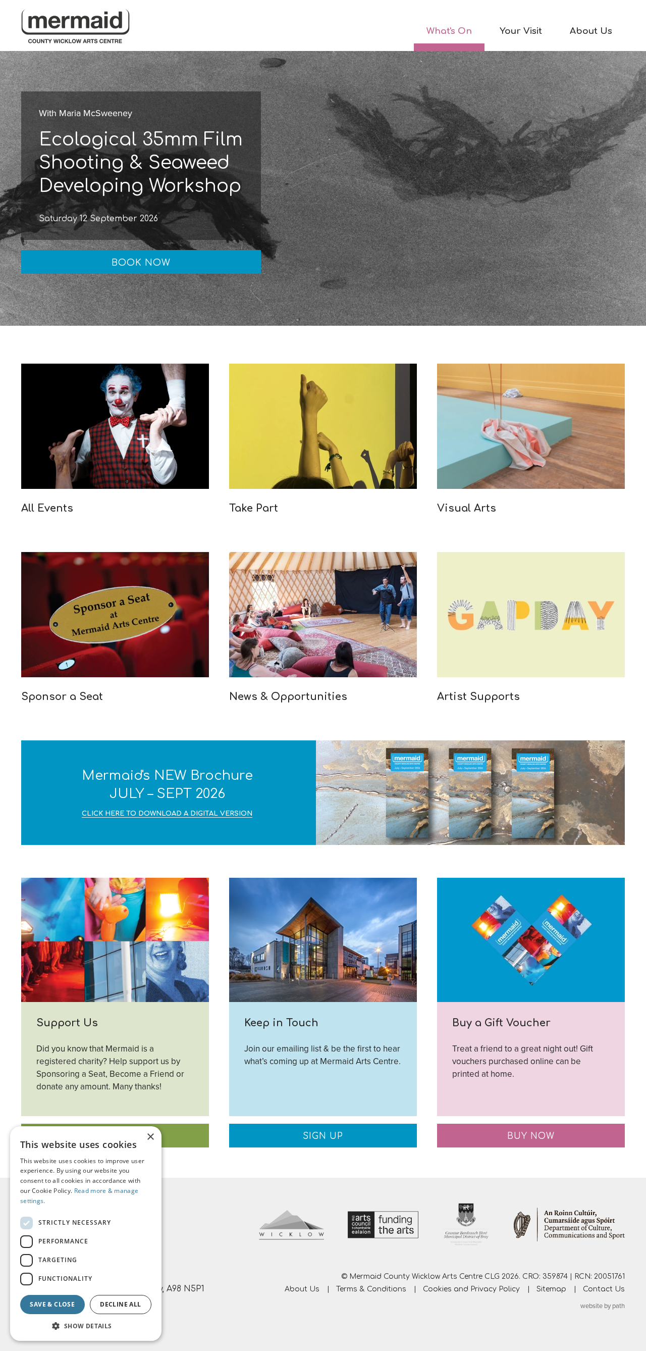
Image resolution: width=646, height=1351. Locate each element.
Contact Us (604, 1289)
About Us (591, 31)
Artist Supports (478, 697)
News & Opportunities (288, 697)
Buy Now (531, 1136)
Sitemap (551, 1289)
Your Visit (521, 31)
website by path (602, 1306)
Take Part (253, 508)
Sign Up (323, 1136)
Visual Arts (466, 508)
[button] (85, 1326)
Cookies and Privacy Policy (471, 1289)
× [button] (150, 1137)
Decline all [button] (120, 1304)
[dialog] (86, 1233)
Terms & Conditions (371, 1289)
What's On (449, 31)
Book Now (141, 263)
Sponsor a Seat (62, 697)
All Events (47, 508)
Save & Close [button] (52, 1304)
